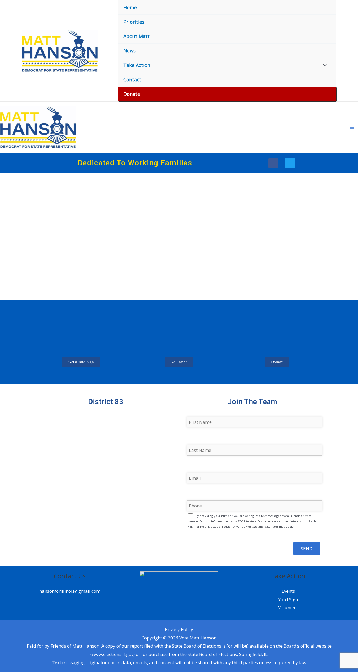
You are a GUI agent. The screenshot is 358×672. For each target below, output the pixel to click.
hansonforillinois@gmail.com (69, 591)
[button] (81, 362)
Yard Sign (288, 599)
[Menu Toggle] (323, 64)
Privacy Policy (179, 629)
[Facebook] (273, 163)
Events (288, 591)
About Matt (136, 36)
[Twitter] (290, 163)
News (129, 50)
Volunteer (288, 608)
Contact (132, 79)
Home (130, 7)
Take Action (136, 65)
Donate (131, 94)
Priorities (133, 22)
